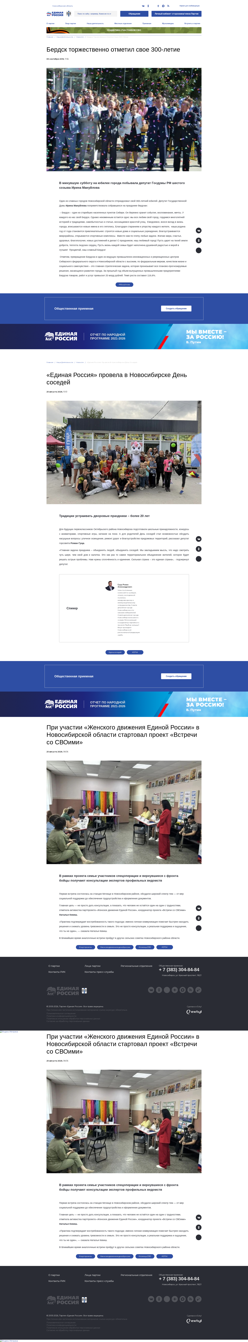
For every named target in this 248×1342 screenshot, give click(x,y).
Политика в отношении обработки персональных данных (73, 1019)
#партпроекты (85, 947)
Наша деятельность (64, 37)
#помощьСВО (145, 947)
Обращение (134, 14)
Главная (50, 37)
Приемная (146, 23)
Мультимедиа (168, 23)
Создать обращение (176, 308)
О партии (50, 23)
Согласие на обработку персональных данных (68, 1021)
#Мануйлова (124, 285)
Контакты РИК (56, 972)
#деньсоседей (115, 652)
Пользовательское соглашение (61, 1013)
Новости (80, 37)
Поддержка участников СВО (124, 30)
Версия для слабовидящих (189, 6)
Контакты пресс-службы (99, 972)
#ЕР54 (135, 652)
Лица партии (70, 23)
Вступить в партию (192, 23)
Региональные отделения (136, 966)
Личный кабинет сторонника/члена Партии (176, 14)
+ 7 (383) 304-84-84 (179, 969)
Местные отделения (123, 23)
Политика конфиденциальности (61, 1016)
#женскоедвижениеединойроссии (115, 947)
